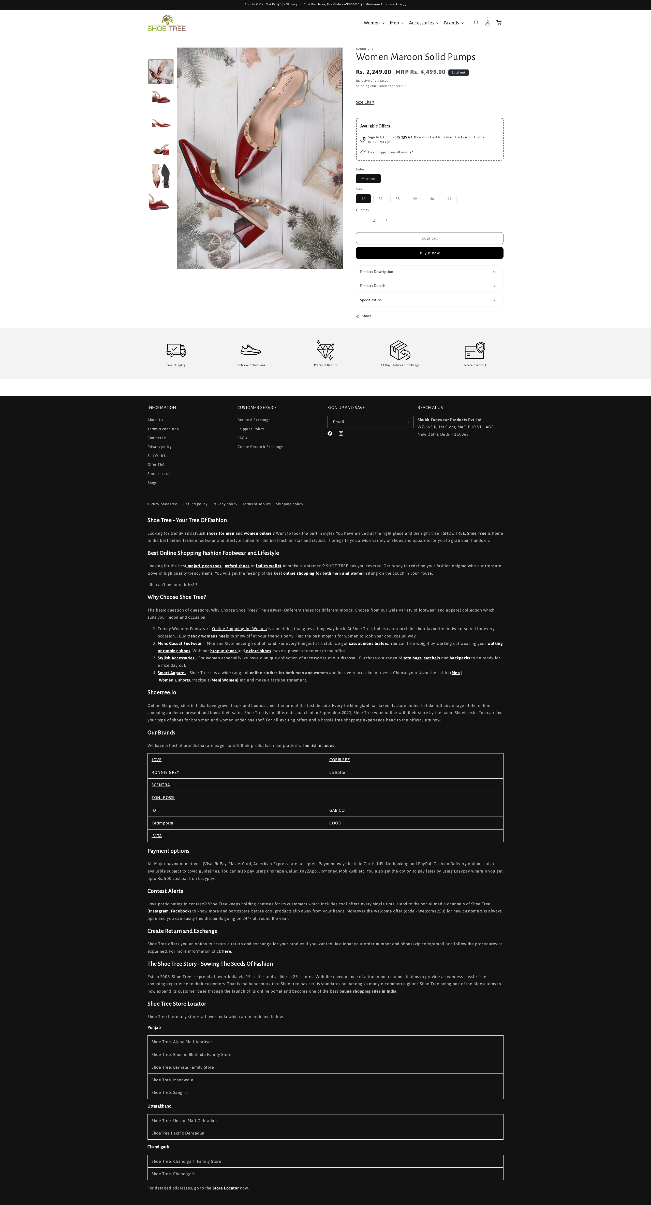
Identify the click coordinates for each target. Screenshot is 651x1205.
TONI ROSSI (163, 797)
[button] (374, 23)
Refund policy (195, 504)
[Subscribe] (407, 422)
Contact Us (157, 437)
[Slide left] (161, 53)
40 (434, 199)
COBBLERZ (339, 759)
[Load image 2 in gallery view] (161, 98)
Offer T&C (156, 464)
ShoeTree (169, 504)
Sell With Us (157, 456)
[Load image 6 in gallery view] (161, 202)
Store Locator (159, 473)
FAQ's (242, 437)
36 (366, 199)
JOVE (156, 759)
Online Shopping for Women (239, 628)
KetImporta (162, 823)
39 (417, 199)
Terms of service (256, 504)
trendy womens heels (208, 636)
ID (154, 810)
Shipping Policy (251, 429)
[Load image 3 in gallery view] (161, 124)
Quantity (362, 210)
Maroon (371, 180)
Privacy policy (159, 447)
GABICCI (337, 810)
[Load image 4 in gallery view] (161, 150)
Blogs (152, 482)
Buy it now (430, 253)
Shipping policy (289, 504)
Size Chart (365, 102)
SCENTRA (161, 784)
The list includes (318, 745)
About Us (155, 420)
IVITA (157, 835)
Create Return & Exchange (260, 447)
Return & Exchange (254, 420)
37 (383, 199)
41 (452, 199)
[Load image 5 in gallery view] (161, 176)
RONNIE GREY (166, 772)
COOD (335, 823)
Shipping (362, 86)
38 (400, 199)
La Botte (337, 772)
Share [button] (367, 316)
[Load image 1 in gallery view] (161, 72)
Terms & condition (163, 429)
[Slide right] (161, 223)
